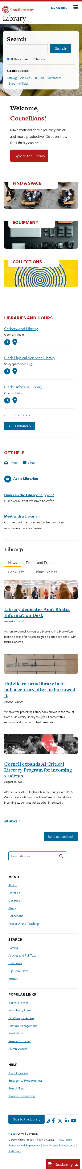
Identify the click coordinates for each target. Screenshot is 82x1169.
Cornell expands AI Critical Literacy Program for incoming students (38, 770)
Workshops (16, 1033)
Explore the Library (29, 156)
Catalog (12, 77)
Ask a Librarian (18, 1072)
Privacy (60, 1139)
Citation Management (22, 1025)
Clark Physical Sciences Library (29, 358)
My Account (59, 8)
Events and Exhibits (41, 562)
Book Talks (16, 571)
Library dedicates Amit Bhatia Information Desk (37, 612)
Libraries (14, 892)
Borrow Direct (18, 1002)
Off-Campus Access (21, 1018)
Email (13, 462)
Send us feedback (61, 836)
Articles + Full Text (32, 77)
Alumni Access (17, 1048)
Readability (63, 1164)
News (12, 562)
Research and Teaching (23, 923)
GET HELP (14, 452)
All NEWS (10, 821)
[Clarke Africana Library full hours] (8, 400)
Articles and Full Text (22, 955)
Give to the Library (26, 1119)
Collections (15, 915)
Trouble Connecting (21, 1095)
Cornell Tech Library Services (28, 416)
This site (39, 59)
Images (13, 978)
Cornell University (18, 9)
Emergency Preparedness (25, 1080)
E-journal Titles (19, 83)
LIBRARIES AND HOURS (28, 318)
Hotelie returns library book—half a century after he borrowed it (39, 689)
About (12, 885)
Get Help (14, 900)
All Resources (19, 59)
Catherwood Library (21, 328)
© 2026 (12, 1133)
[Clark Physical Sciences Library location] (14, 371)
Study (12, 908)
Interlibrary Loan (19, 1010)
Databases (54, 77)
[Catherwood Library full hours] (8, 342)
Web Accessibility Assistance (58, 1145)
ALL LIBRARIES (19, 425)
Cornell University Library (14, 19)
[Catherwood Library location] (14, 342)
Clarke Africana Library (23, 387)
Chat (31, 462)
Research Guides (19, 1041)
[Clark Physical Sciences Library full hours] (8, 371)
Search (17, 39)
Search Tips (16, 1088)
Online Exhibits (45, 571)
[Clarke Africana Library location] (14, 400)
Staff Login (14, 1151)
